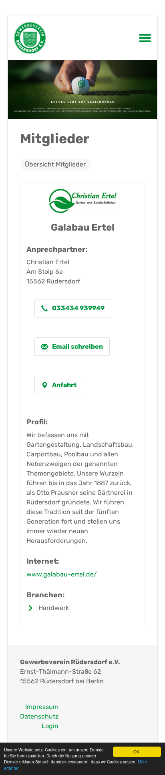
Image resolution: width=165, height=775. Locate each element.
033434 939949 (78, 308)
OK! (137, 752)
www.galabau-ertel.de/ (61, 574)
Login (50, 726)
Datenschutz (39, 716)
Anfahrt (63, 385)
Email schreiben (77, 346)
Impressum (41, 707)
